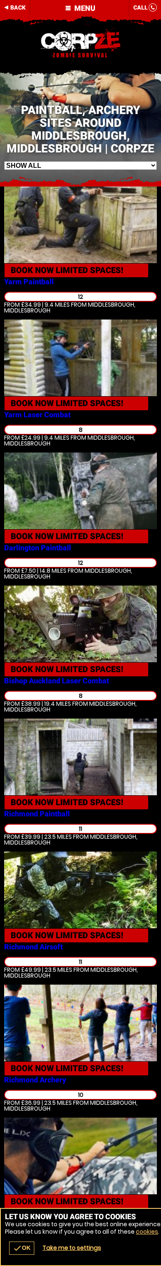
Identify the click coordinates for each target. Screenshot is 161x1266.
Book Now (67, 270)
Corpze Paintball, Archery (80, 43)
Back (18, 7)
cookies (147, 1231)
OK (22, 1248)
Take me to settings (72, 1248)
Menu (84, 8)
